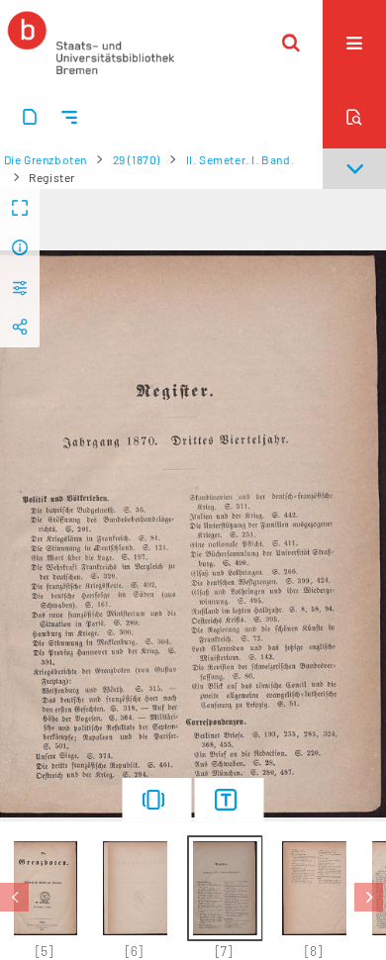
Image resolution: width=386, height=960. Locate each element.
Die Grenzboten (45, 159)
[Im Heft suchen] (354, 116)
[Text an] (229, 799)
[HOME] (91, 42)
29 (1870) (136, 159)
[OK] (291, 42)
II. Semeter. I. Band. (240, 159)
